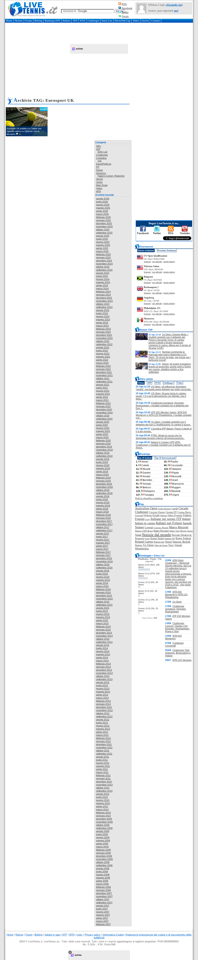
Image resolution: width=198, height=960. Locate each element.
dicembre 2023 (104, 298)
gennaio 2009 (103, 853)
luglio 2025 (102, 239)
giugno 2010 (102, 800)
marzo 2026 (102, 214)
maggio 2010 (103, 803)
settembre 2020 (104, 418)
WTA (82, 20)
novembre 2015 (104, 598)
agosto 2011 (102, 757)
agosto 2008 (102, 868)
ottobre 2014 (102, 639)
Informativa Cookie (113, 934)
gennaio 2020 (103, 443)
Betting (38, 20)
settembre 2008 (104, 865)
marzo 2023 (102, 325)
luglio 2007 (102, 908)
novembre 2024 (104, 263)
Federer (187, 515)
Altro (98, 146)
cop (100, 161)
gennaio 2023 (103, 332)
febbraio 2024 (103, 291)
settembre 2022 (104, 344)
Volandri (178, 545)
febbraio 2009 (103, 850)
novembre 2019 (104, 450)
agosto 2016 (102, 570)
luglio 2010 (102, 797)
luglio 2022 (102, 350)
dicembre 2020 (104, 409)
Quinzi (147, 539)
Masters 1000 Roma (144, 531)
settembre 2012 (104, 716)
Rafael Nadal (157, 538)
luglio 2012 (102, 722)
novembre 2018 (104, 487)
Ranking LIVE (52, 20)
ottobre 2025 (102, 229)
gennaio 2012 (103, 741)
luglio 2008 (102, 871)
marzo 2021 (102, 400)
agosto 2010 (102, 794)
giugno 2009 (102, 837)
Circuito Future (157, 512)
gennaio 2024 (103, 294)
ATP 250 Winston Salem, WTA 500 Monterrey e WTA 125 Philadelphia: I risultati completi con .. (163, 415)
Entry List (107, 20)
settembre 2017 (104, 530)
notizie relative (169, 261)
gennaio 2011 (103, 778)
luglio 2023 (102, 313)
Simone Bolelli (181, 541)
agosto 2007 (102, 905)
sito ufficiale (157, 261)
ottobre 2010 (102, 788)
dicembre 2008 (104, 856)
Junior (99, 182)
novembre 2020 (104, 412)
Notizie (19, 20)
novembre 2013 (104, 673)
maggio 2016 (103, 580)
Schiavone (159, 542)
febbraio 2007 (103, 924)
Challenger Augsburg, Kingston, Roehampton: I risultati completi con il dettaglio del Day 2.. (162, 406)
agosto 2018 (102, 496)
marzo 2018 (102, 512)
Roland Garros (144, 541)
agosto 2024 (102, 273)
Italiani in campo (145, 523)
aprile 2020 (102, 434)
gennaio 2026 (103, 220)
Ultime (141, 383)
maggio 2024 (103, 282)
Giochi (145, 20)
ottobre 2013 (102, 676)
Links (80, 934)
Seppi (168, 541)
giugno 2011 (102, 763)
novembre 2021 (104, 375)
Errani (156, 515)
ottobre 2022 (102, 341)
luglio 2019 (102, 462)
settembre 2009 (104, 828)
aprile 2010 (102, 806)
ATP (75, 20)
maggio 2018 (103, 505)
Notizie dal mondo (156, 534)
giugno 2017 (102, 539)
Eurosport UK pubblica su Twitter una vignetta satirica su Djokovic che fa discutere (24, 131)
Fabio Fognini (175, 515)
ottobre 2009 (102, 825)
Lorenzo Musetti (161, 528)
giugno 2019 (102, 465)
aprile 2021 (102, 397)
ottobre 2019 (102, 453)
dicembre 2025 (104, 223)
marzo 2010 (102, 809)
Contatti (155, 20)
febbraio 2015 (103, 626)
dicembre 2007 (104, 893)
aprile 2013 (102, 694)
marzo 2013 (102, 698)
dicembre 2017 (104, 521)
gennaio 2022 (103, 369)
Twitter (125, 12)
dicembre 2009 (104, 819)
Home (9, 20)
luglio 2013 (102, 685)
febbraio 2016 (103, 589)
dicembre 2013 (104, 670)
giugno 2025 (102, 242)
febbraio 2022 (103, 366)
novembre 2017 (104, 524)
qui (176, 10)
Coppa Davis (184, 512)
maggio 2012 (103, 729)
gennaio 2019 (103, 481)
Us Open (148, 545)
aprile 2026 (102, 211)
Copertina (101, 158)
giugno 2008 (102, 874)
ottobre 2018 (102, 490)
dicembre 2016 (104, 558)
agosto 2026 (102, 198)
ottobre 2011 (102, 750)
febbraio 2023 (103, 329)
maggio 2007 (103, 915)
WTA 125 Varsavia (181, 660)
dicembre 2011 (104, 744)
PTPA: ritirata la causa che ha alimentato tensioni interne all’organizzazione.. (160, 437)
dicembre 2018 (104, 484)
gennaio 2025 (103, 257)
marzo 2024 (102, 288)
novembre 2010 (104, 784)
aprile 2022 (102, 360)
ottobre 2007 (102, 899)
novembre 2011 (104, 747)
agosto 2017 (102, 533)
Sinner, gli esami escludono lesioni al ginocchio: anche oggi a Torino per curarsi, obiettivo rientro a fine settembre (169, 368)
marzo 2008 (102, 884)
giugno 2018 (102, 502)
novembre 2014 (104, 636)
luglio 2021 (102, 387)
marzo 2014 (102, 660)
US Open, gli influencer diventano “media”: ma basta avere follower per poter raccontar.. (164, 388)
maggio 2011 (103, 766)
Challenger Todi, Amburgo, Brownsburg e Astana (178, 653)
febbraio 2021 (103, 403)
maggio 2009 (103, 840)
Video (136, 20)
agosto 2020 (102, 422)
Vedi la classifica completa (149, 498)
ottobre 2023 (102, 304)
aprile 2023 (102, 322)
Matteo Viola (174, 531)
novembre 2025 (104, 226)
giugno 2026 (102, 205)
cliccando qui (174, 4)
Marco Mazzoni (178, 527)
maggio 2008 (103, 877)
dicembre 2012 (104, 707)
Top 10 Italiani (145, 458)
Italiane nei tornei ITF (166, 519)
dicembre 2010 (104, 781)
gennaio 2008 (103, 890)
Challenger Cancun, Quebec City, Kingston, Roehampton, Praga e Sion (177, 627)
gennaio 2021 (103, 406)
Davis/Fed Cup (122, 20)
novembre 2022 (104, 338)
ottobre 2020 (102, 415)
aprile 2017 (102, 546)
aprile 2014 (102, 657)
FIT (97, 167)
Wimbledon (142, 548)
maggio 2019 (103, 468)
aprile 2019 (102, 471)
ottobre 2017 (102, 527)
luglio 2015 (102, 611)
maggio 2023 (103, 319)
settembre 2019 (104, 456)
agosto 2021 (102, 384)
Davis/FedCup (103, 164)
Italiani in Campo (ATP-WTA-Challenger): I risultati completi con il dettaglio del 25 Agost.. (163, 445)
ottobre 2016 (102, 564)
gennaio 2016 (103, 592)
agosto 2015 (102, 608)
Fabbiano (163, 516)
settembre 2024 (104, 270)
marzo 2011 (102, 772)
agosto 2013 (102, 682)
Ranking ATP (170, 538)
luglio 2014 (102, 648)
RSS (124, 4)
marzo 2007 (102, 921)
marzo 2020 (102, 437)
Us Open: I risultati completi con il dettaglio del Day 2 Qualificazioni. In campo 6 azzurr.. (163, 423)
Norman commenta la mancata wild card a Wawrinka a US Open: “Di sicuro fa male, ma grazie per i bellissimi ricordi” (169, 356)
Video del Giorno (161, 545)
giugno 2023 (102, 316)
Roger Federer (183, 538)
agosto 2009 (102, 831)
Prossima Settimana (167, 250)
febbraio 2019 (103, 477)
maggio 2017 (103, 543)
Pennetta (139, 538)
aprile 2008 (102, 881)
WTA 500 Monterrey (173, 637)
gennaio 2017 (103, 555)
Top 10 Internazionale (165, 458)
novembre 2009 (104, 822)
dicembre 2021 (104, 372)
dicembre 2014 (104, 632)
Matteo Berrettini (161, 531)
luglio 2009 (102, 834)
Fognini (139, 519)
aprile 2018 (102, 508)
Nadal (138, 535)
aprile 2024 (102, 285)
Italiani (66, 20)
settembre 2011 (104, 753)
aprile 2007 (102, 918)
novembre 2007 (104, 896)
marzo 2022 (102, 363)
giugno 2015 (102, 614)
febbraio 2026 (103, 217)
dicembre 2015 (104, 595)
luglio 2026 (102, 201)
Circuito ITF (171, 512)
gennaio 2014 (103, 667)
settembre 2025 (104, 232)
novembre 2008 (104, 859)
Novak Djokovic (182, 534)
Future (99, 170)
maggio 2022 (103, 356)
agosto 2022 (102, 347)
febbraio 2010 (103, 812)
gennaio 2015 (103, 629)
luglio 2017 (102, 536)
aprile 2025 (102, 248)
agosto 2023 (102, 310)
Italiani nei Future (169, 523)
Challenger (93, 20)
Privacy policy (93, 934)
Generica (101, 173)
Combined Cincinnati (174, 644)
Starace (139, 545)
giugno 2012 (102, 726)
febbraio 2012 (103, 738)
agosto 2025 (102, 236)
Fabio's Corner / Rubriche (111, 176)
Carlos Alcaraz (164, 508)
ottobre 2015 (102, 601)
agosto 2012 (102, 719)
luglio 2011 (102, 760)
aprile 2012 (102, 732)
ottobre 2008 (102, 862)
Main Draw (102, 185)
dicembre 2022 (104, 335)
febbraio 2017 (103, 552)
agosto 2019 (102, 459)
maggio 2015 (103, 617)
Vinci (171, 545)
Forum (125, 16)
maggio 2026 (103, 208)
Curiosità (139, 515)
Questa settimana (146, 250)
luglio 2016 (102, 574)
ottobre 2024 (102, 267)
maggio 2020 (103, 431)
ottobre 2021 (102, 378)
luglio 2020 (102, 425)
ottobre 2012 (102, 713)
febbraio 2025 (103, 254)
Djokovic (147, 515)
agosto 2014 (102, 645)
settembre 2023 (104, 307)
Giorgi (147, 519)
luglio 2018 (102, 499)
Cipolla (174, 508)
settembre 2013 (104, 679)
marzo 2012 (102, 735)
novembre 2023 (104, 301)
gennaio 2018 (103, 518)
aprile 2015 (102, 620)
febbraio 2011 (103, 775)
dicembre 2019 (104, 446)
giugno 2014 (102, 651)
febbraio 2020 (103, 440)
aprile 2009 (102, 843)
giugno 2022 (102, 353)
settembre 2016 (104, 567)
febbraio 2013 (103, 701)
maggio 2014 (103, 654)
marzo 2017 (102, 549)
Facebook (127, 8)
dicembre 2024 (104, 260)
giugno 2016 (102, 577)
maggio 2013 (103, 691)
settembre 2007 (104, 902)
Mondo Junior (186, 531)
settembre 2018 (104, 493)
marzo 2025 (102, 251)
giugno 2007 (102, 912)
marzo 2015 (102, 623)
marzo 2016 (102, 586)
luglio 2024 (102, 276)
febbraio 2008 (103, 887)
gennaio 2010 (103, 815)
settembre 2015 (104, 605)
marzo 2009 (102, 846)
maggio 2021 (103, 394)
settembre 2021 (104, 381)
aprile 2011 (102, 769)
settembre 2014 (104, 642)
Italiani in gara (52, 934)
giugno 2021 (102, 391)
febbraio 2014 (103, 663)
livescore (147, 261)
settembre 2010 (104, 791)
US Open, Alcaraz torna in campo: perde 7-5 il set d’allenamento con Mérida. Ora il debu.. (161, 396)
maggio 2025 (103, 245)
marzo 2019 (102, 474)
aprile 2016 (102, 583)
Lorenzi (149, 527)
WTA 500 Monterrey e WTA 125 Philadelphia (176, 595)
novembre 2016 (104, 561)
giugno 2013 (102, 688)
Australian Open (146, 508)
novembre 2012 (104, 710)
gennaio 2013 (103, 704)
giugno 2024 (102, 279)
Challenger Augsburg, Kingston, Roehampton (175, 609)
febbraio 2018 (103, 515)
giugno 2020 (102, 428)
